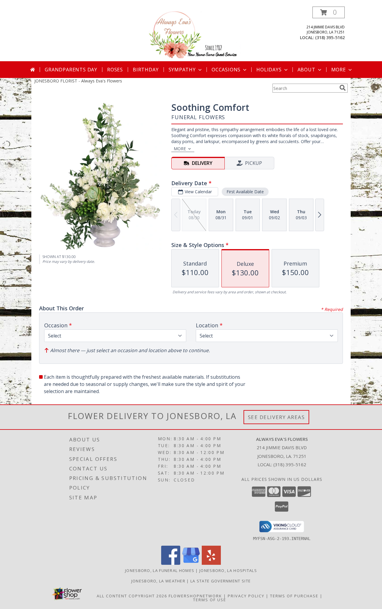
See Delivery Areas (276, 417)
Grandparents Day (71, 69)
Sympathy (182, 69)
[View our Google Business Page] (191, 563)
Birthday (145, 69)
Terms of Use (209, 599)
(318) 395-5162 (330, 37)
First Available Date (245, 191)
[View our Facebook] (170, 563)
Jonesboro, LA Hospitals (228, 570)
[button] (328, 12)
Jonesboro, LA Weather (158, 581)
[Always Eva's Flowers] (191, 34)
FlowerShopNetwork (195, 596)
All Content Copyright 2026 (132, 596)
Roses (115, 69)
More (338, 69)
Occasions (226, 69)
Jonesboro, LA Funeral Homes (159, 570)
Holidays (268, 69)
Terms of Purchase (294, 596)
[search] (342, 88)
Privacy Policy (246, 596)
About (306, 69)
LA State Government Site (220, 581)
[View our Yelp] (211, 563)
